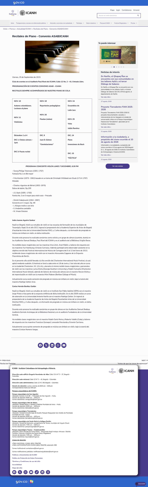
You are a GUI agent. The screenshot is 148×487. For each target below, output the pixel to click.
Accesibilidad (17, 465)
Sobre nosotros (91, 23)
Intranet (136, 10)
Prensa (133, 23)
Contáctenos (127, 10)
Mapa (112, 10)
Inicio (12, 23)
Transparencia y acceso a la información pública (31, 23)
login (118, 10)
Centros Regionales (120, 23)
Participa (79, 23)
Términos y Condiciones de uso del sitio (26, 461)
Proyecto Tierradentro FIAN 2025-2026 (117, 108)
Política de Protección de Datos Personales (27, 458)
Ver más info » (106, 97)
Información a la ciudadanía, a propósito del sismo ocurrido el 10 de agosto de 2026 (117, 139)
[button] (138, 15)
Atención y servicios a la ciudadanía (61, 23)
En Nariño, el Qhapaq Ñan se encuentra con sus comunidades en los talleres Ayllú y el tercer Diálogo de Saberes (117, 80)
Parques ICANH (105, 23)
